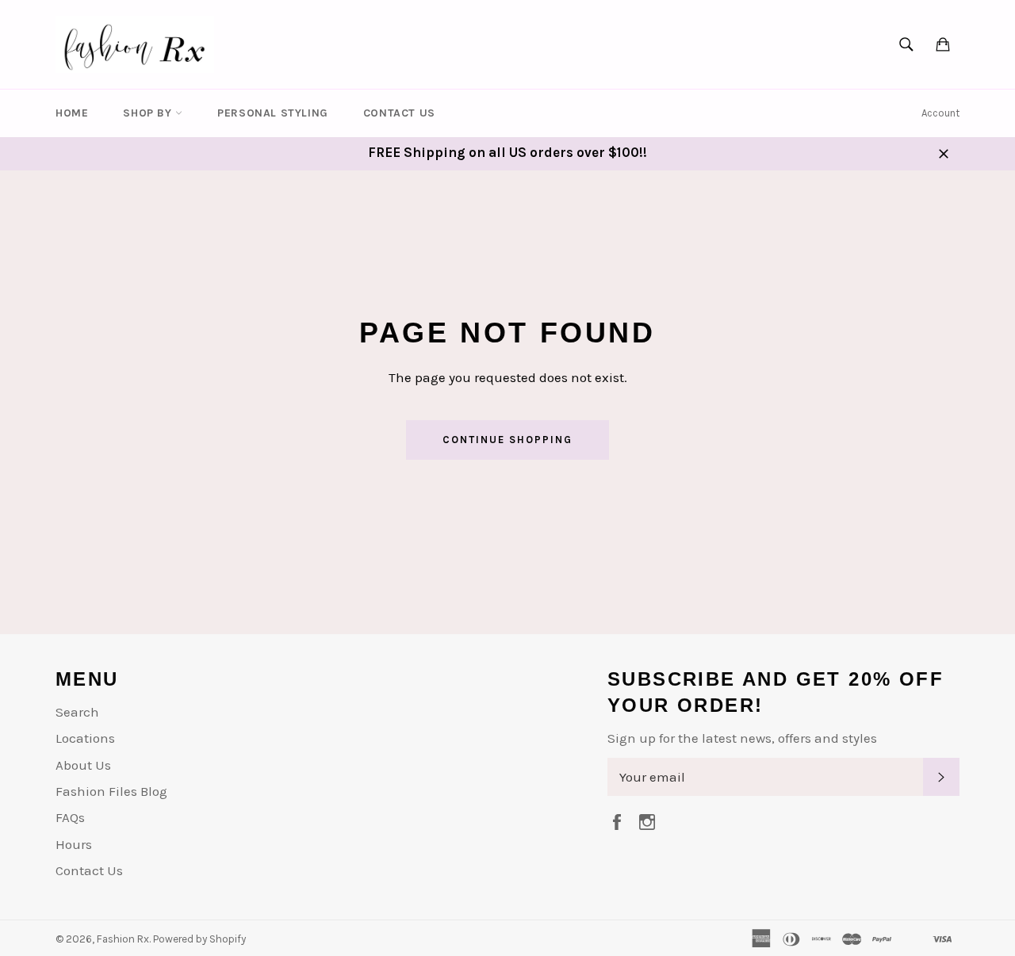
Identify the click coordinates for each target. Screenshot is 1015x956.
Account (940, 113)
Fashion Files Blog (111, 791)
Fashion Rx (123, 939)
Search (77, 712)
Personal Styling (272, 113)
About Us (83, 765)
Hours (74, 844)
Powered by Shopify (199, 939)
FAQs (70, 817)
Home (72, 113)
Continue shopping (507, 439)
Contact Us (399, 113)
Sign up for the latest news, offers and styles (742, 738)
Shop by (149, 113)
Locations (85, 738)
